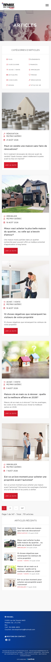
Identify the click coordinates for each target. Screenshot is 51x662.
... (16, 508)
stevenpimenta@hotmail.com (23, 629)
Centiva (30, 659)
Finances (33, 64)
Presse (33, 75)
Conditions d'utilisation (28, 654)
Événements (35, 59)
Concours (12, 80)
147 (22, 508)
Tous (10, 59)
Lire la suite (10, 165)
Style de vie (35, 85)
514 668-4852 (14, 627)
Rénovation (35, 80)
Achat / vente (14, 69)
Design (11, 85)
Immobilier (35, 69)
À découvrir (13, 64)
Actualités (13, 75)
